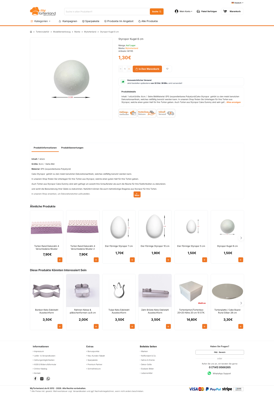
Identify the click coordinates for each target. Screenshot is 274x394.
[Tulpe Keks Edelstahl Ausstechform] (118, 290)
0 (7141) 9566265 (220, 367)
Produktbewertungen (72, 147)
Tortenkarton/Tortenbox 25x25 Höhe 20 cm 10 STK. (191, 311)
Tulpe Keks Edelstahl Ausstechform (118, 311)
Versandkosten (79, 391)
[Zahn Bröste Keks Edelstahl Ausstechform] (155, 290)
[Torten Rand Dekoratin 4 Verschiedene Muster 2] (82, 226)
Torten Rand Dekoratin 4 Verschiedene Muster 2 (82, 247)
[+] (129, 69)
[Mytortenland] (31, 32)
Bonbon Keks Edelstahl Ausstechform (46, 311)
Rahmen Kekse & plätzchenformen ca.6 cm (83, 311)
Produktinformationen (45, 147)
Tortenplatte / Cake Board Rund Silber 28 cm (227, 311)
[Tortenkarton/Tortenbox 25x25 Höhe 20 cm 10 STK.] (191, 290)
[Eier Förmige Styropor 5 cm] (191, 226)
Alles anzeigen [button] (233, 102)
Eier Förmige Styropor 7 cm (119, 246)
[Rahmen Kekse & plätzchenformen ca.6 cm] (82, 290)
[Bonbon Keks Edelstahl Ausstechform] (46, 290)
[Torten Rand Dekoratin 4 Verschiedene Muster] (46, 226)
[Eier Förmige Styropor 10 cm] (155, 226)
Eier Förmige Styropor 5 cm (191, 246)
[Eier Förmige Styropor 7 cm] (118, 226)
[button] (147, 69)
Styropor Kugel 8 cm (227, 246)
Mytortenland (131, 48)
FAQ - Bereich (219, 352)
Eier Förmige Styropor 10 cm (155, 246)
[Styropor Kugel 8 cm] (227, 226)
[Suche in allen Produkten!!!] (157, 11)
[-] (121, 69)
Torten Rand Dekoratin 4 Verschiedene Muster (46, 247)
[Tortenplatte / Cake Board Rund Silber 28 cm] (227, 290)
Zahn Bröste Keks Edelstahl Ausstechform (155, 311)
